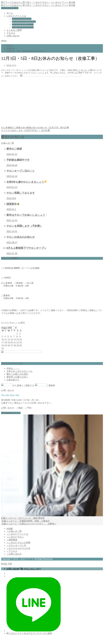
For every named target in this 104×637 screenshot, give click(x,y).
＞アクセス (11, 551)
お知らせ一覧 (7, 143)
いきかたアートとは (16, 16)
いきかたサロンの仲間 (23, 24)
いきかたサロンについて (24, 21)
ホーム (9, 13)
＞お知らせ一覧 (14, 531)
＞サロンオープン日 (16, 545)
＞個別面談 (11, 540)
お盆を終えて (13, 380)
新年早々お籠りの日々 (17, 377)
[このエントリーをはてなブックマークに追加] (29, 633)
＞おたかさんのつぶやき (18, 548)
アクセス (10, 33)
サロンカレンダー (9, 8)
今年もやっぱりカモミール (19, 371)
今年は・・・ (13, 368)
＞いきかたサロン (15, 537)
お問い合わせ (13, 36)
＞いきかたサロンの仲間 (18, 542)
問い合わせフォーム (11, 413)
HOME (9, 528)
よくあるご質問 (14, 30)
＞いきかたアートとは (17, 534)
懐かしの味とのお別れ (17, 374)
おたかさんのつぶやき (23, 27)
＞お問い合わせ (14, 554)
